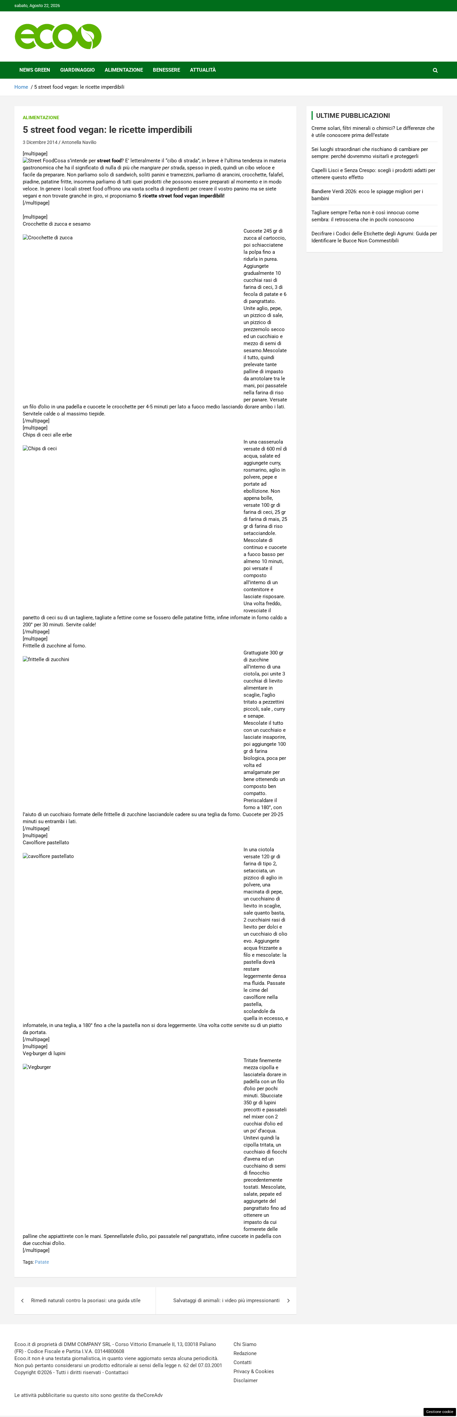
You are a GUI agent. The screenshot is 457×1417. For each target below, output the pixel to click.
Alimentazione (124, 70)
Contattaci (116, 1372)
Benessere (166, 70)
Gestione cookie (439, 1412)
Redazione (245, 1353)
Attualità (203, 70)
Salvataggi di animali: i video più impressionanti (226, 1300)
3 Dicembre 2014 (40, 142)
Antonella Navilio (79, 142)
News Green (34, 70)
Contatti (243, 1362)
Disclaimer (246, 1380)
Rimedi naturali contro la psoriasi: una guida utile (86, 1300)
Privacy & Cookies (254, 1371)
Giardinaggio (77, 70)
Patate (42, 1262)
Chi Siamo (245, 1344)
